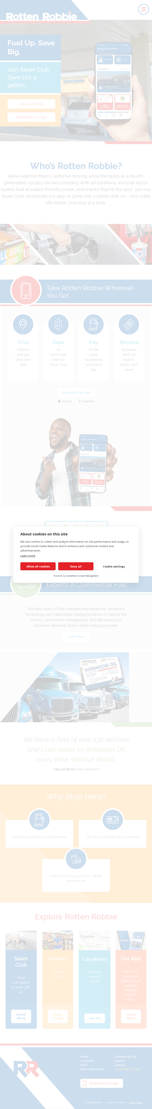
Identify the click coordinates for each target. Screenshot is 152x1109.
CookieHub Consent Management (82, 575)
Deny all (76, 566)
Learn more (27, 555)
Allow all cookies (38, 566)
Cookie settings (114, 566)
